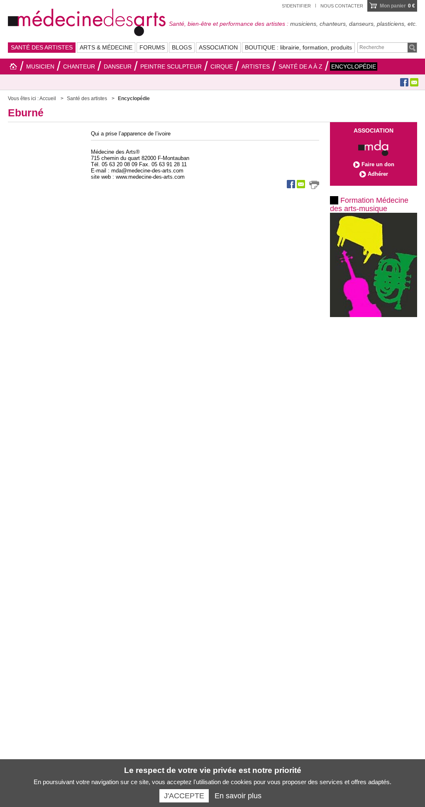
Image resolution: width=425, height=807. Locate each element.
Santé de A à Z (300, 66)
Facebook (404, 82)
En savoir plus (238, 796)
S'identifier (296, 5)
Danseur (118, 66)
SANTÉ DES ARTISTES (42, 47)
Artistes (256, 66)
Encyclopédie (353, 66)
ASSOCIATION (218, 47)
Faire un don (377, 164)
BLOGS (182, 47)
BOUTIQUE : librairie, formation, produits (298, 47)
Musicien (40, 66)
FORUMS (152, 47)
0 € (397, 6)
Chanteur (79, 66)
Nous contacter (341, 5)
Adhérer (378, 174)
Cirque (221, 66)
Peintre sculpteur (171, 66)
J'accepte (184, 796)
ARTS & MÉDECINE (106, 47)
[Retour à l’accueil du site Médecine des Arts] (87, 21)
